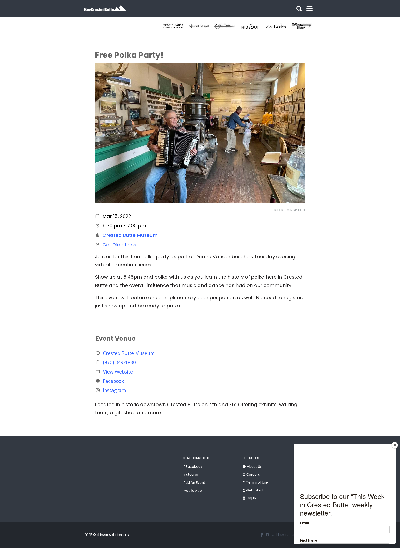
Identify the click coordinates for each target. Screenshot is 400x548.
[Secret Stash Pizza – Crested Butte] (206, 26)
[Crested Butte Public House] (257, 26)
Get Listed (254, 490)
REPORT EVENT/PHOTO (289, 210)
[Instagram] (267, 535)
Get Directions (119, 244)
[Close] (395, 445)
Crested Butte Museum (130, 235)
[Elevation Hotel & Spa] (308, 26)
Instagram (114, 390)
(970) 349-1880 (119, 362)
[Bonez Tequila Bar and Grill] (232, 26)
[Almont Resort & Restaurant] (283, 26)
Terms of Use (257, 482)
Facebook (113, 380)
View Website (118, 371)
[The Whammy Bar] (180, 26)
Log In (251, 498)
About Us (254, 466)
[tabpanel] (180, 26)
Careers (253, 474)
